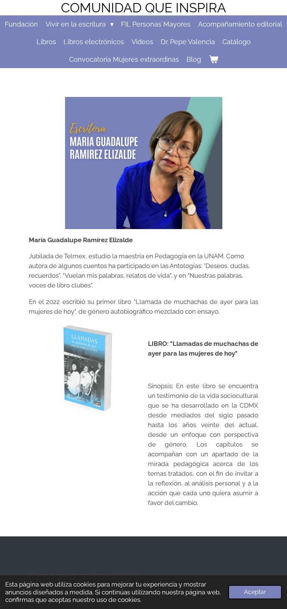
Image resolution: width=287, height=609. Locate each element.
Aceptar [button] (255, 592)
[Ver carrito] (213, 59)
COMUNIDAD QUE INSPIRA (143, 7)
